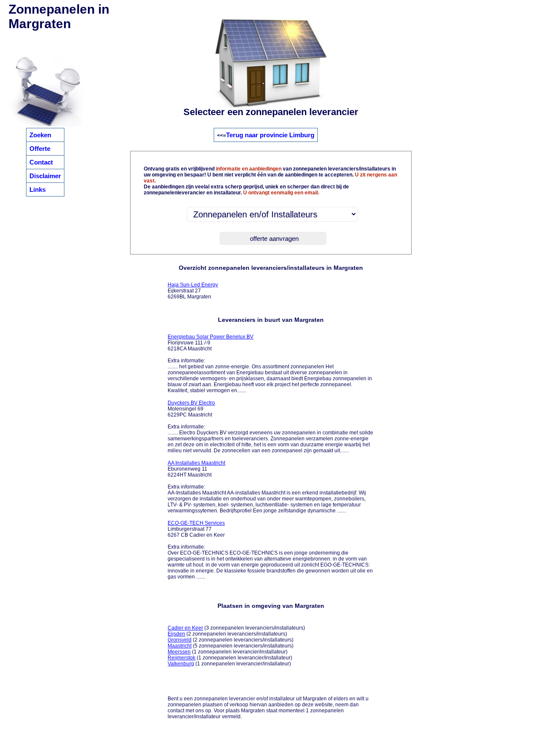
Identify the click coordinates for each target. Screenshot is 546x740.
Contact (41, 162)
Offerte (39, 148)
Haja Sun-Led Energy (193, 285)
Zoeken (40, 135)
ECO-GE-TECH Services (196, 523)
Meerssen (179, 652)
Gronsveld (180, 640)
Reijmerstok (181, 658)
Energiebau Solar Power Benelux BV (210, 337)
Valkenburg (181, 664)
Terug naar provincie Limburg (270, 135)
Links (37, 189)
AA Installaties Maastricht (196, 463)
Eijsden (176, 634)
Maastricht (180, 646)
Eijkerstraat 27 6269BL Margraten (193, 291)
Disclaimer (45, 175)
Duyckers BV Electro (191, 403)
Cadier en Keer (185, 628)
